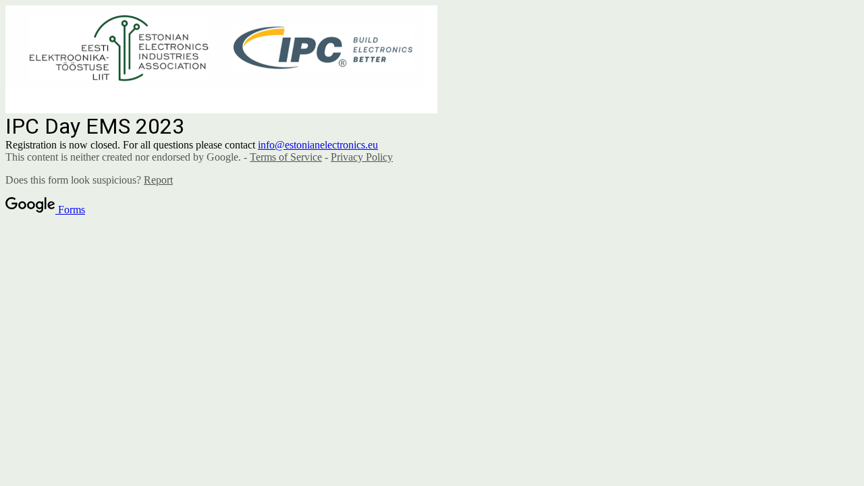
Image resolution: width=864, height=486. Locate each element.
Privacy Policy (362, 157)
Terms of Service (286, 157)
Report (158, 180)
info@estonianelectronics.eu (318, 145)
